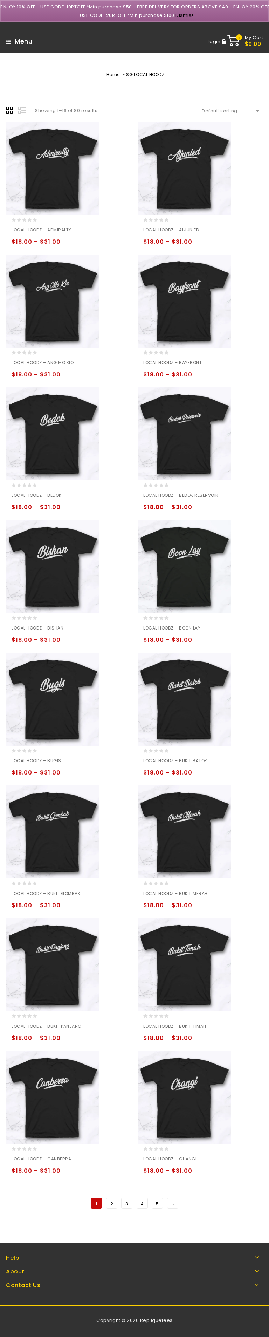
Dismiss (184, 15)
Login (215, 41)
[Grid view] (10, 111)
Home (113, 75)
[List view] (22, 111)
